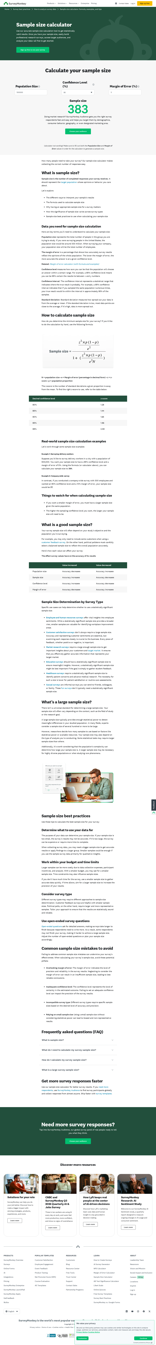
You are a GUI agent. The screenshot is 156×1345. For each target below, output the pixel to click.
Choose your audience (78, 131)
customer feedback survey (53, 542)
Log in (133, 3)
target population (69, 182)
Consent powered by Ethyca (141, 1342)
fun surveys (66, 688)
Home (7, 9)
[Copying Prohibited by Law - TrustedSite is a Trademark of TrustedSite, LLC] (73, 1337)
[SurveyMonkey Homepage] (15, 3)
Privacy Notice (82, 1332)
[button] (78, 1040)
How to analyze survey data (45, 9)
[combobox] (78, 92)
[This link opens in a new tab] (127, 1311)
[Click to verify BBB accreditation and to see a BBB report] (51, 1337)
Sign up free (144, 3)
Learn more (14, 1220)
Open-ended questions (52, 926)
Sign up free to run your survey (33, 50)
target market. (94, 650)
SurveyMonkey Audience (69, 1090)
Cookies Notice (94, 1332)
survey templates (104, 1093)
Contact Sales (124, 3)
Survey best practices (21, 9)
